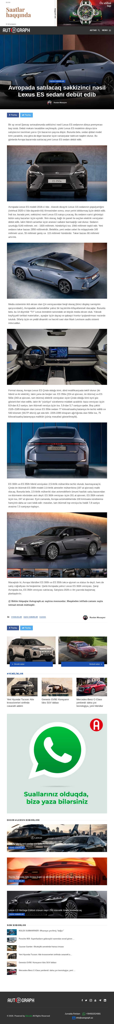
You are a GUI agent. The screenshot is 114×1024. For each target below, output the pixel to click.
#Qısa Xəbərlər (57, 81)
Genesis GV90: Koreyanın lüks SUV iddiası (37, 962)
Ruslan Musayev (60, 103)
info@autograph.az (84, 1018)
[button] (104, 515)
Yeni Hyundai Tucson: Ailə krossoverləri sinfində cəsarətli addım (20, 702)
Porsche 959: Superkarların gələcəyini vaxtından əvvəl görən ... (47, 939)
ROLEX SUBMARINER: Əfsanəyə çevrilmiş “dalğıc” (41, 931)
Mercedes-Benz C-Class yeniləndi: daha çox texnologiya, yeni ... (47, 970)
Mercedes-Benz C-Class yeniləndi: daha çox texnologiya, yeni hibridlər (89, 702)
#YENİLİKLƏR (16, 617)
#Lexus (42, 617)
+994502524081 (93, 1014)
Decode (28, 1016)
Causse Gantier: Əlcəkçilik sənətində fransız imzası (41, 946)
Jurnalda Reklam (72, 1014)
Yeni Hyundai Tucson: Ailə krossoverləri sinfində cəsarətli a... (45, 954)
